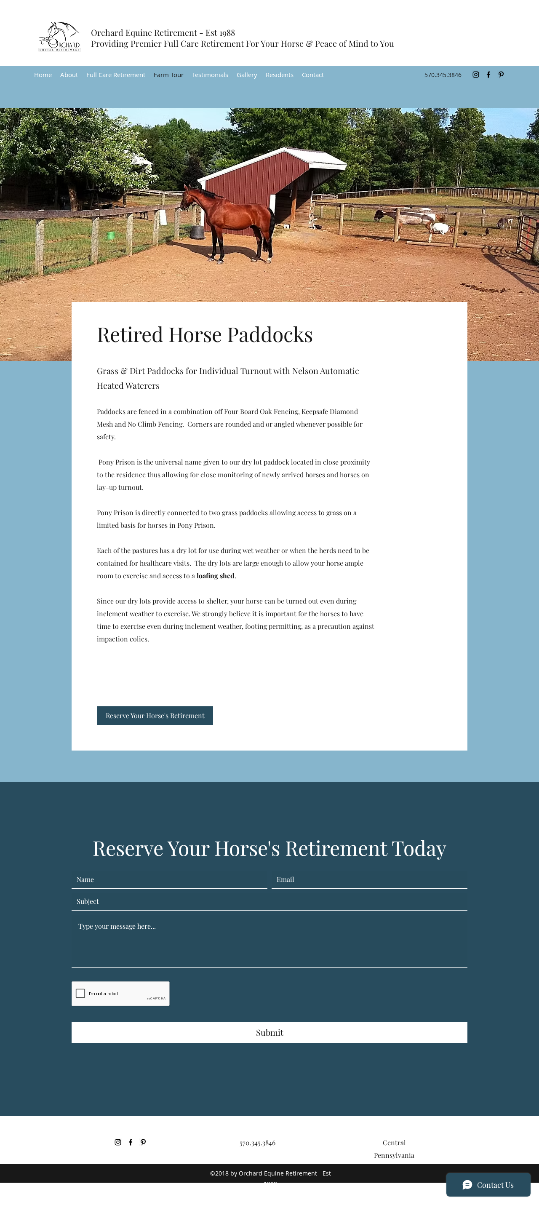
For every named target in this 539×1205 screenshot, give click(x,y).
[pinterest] (501, 74)
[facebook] (488, 74)
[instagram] (476, 74)
